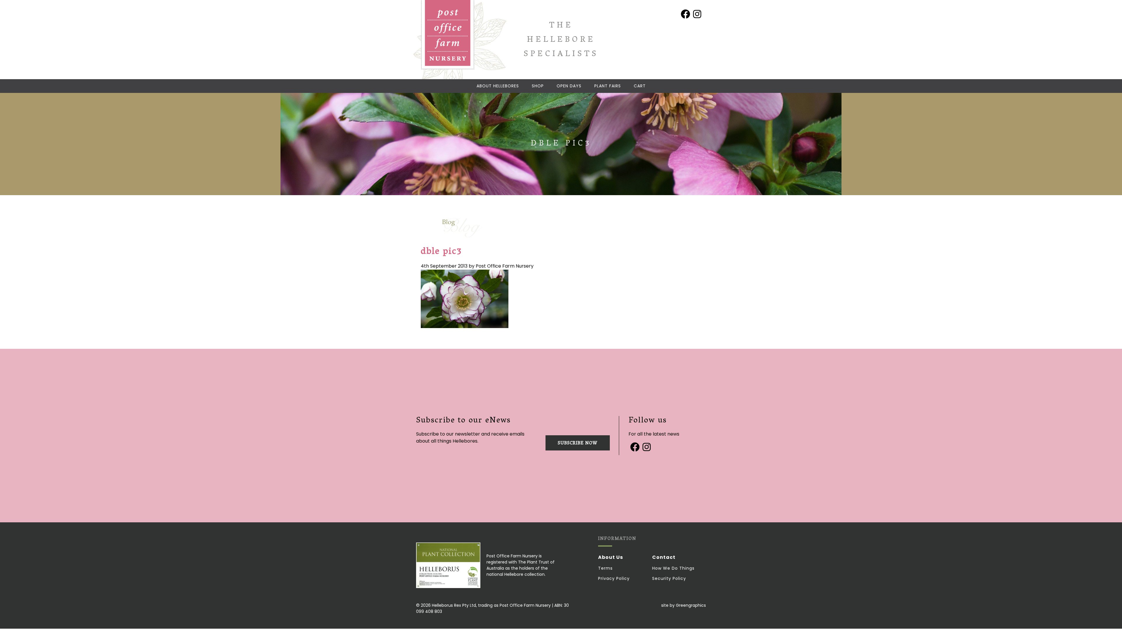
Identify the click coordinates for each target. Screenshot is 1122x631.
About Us (610, 557)
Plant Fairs (607, 86)
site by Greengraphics (683, 605)
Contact (664, 557)
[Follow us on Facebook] (685, 14)
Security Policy (669, 578)
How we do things (673, 568)
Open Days (569, 86)
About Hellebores (498, 86)
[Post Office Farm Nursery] (448, 35)
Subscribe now (578, 443)
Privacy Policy (614, 578)
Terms (605, 568)
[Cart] (640, 86)
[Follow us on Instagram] (697, 14)
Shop (538, 86)
